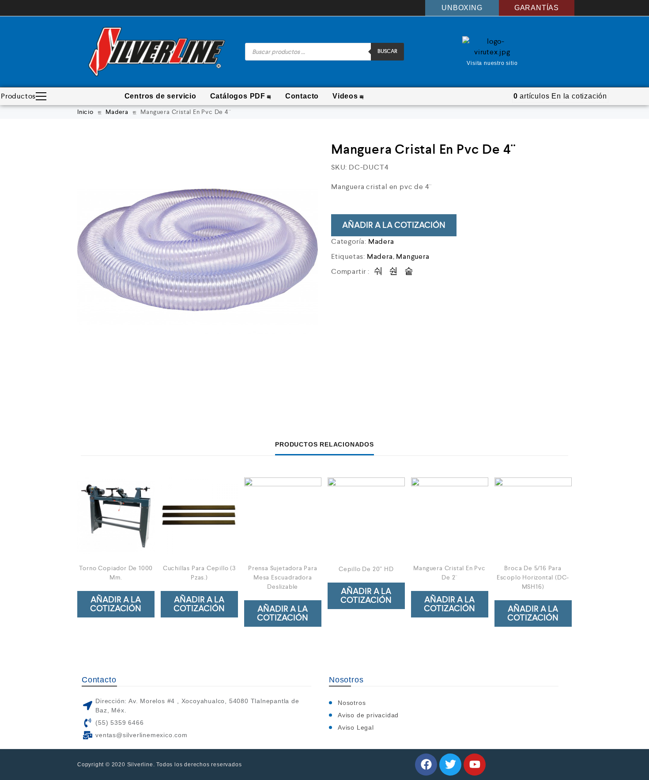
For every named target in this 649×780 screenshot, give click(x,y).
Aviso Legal (356, 727)
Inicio (85, 112)
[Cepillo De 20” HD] (366, 516)
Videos (345, 96)
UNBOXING (461, 7)
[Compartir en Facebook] (378, 271)
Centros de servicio (160, 96)
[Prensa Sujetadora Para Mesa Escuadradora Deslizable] (282, 516)
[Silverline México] (157, 51)
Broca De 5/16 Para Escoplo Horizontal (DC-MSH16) (533, 577)
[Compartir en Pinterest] (409, 271)
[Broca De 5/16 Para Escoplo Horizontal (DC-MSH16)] (533, 516)
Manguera (412, 256)
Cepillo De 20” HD (366, 569)
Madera (117, 112)
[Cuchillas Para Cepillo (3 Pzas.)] (199, 516)
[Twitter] (450, 764)
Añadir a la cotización (393, 225)
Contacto (302, 96)
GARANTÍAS (536, 7)
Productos (18, 96)
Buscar (387, 51)
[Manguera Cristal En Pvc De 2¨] (449, 516)
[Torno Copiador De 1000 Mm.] (116, 516)
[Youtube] (475, 764)
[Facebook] (426, 764)
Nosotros (352, 702)
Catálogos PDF (237, 96)
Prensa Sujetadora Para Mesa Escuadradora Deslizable (282, 577)
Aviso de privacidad (368, 715)
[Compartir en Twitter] (393, 271)
